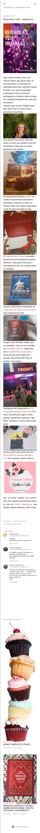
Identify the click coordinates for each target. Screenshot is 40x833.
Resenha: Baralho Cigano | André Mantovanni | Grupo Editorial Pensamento (18, 808)
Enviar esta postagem (19, 521)
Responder (13, 543)
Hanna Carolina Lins (16, 565)
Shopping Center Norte (22, 412)
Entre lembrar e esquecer (13, 455)
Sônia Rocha (13, 534)
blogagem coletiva (16, 524)
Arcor (29, 197)
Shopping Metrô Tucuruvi (15, 256)
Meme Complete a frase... (17, 744)
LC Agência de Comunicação (19, 352)
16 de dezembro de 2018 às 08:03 (20, 549)
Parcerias (21, 7)
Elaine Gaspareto (22, 504)
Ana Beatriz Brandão (14, 349)
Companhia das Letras (12, 310)
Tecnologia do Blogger (21, 826)
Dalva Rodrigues (15, 548)
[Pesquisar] (35, 3)
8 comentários (17, 748)
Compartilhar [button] (7, 521)
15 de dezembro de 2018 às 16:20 (19, 535)
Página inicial (9, 7)
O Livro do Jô (28, 310)
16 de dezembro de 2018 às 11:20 (19, 567)
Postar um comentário (20, 814)
